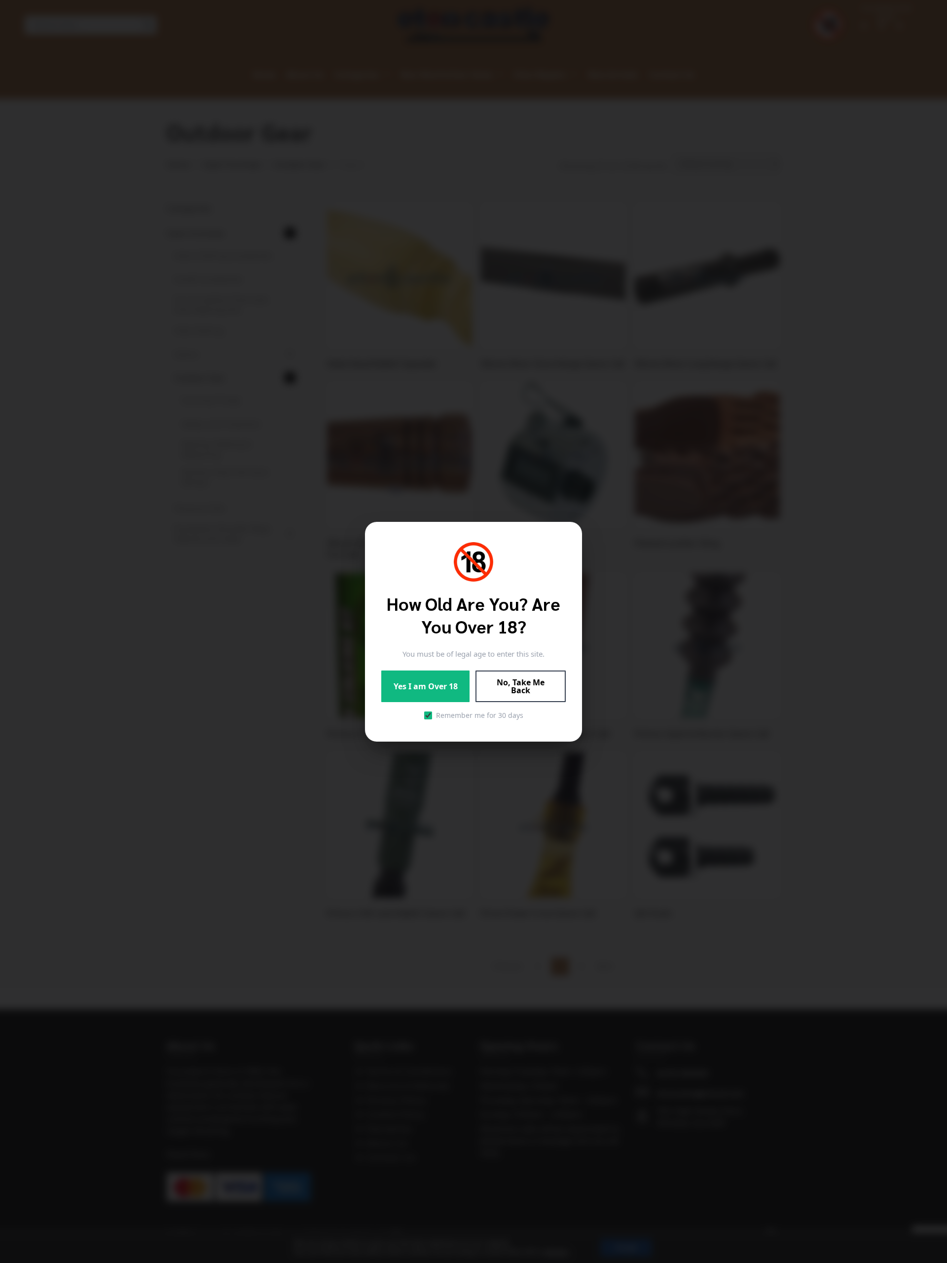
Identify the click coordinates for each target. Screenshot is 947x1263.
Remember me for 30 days (479, 715)
